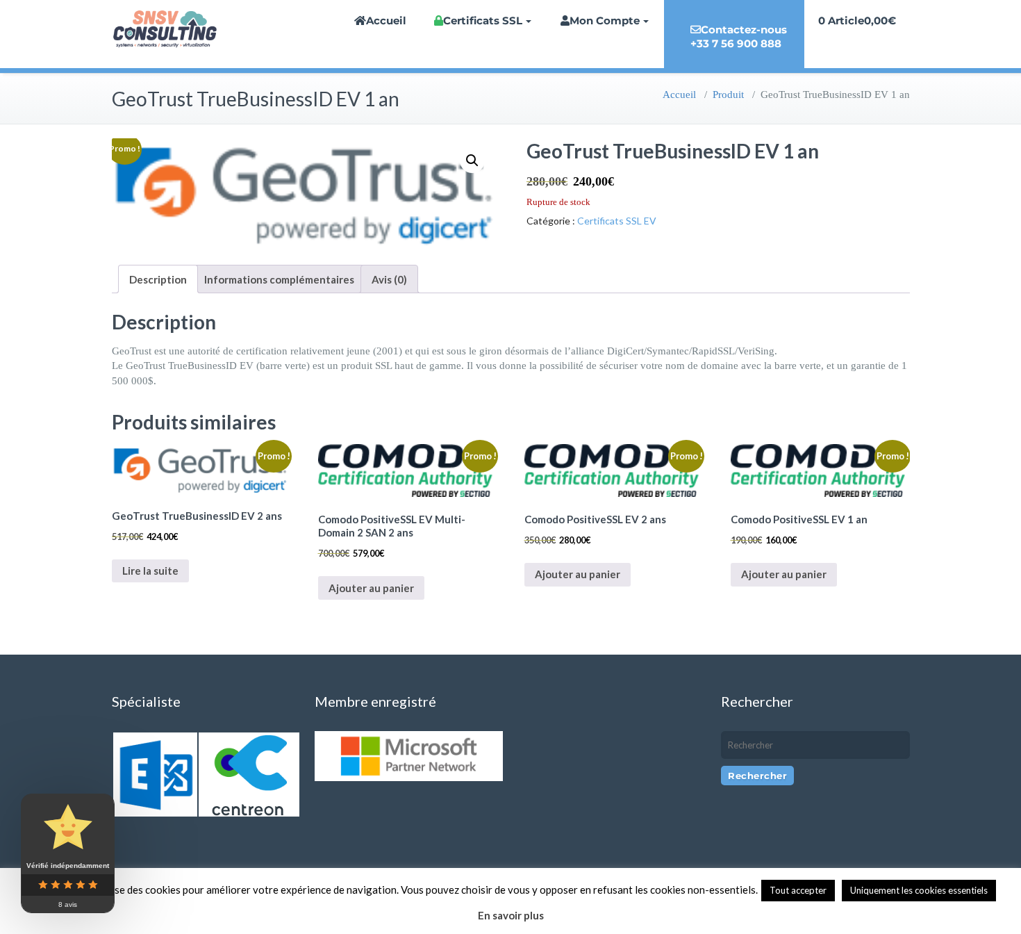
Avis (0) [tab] (389, 279)
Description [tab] (158, 279)
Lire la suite (150, 570)
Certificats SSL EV (616, 221)
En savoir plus (511, 915)
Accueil (386, 20)
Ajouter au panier (371, 588)
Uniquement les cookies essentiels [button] (919, 890)
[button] (472, 160)
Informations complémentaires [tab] (279, 279)
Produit (728, 94)
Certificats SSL (482, 20)
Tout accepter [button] (798, 890)
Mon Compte (605, 20)
